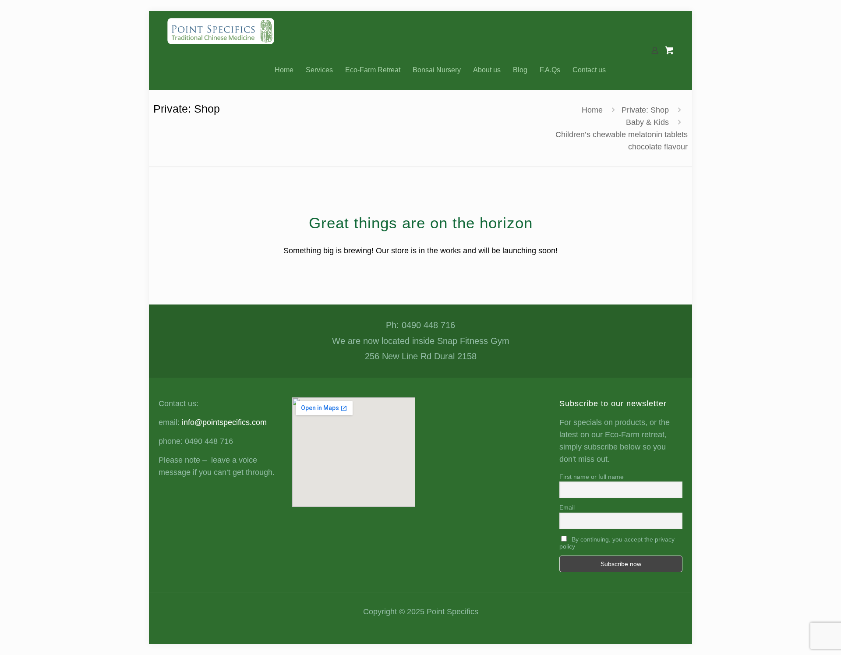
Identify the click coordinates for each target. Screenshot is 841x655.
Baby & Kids (647, 122)
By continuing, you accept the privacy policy (617, 543)
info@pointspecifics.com (224, 422)
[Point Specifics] (220, 30)
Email (567, 507)
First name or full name (591, 476)
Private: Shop (645, 110)
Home (592, 110)
